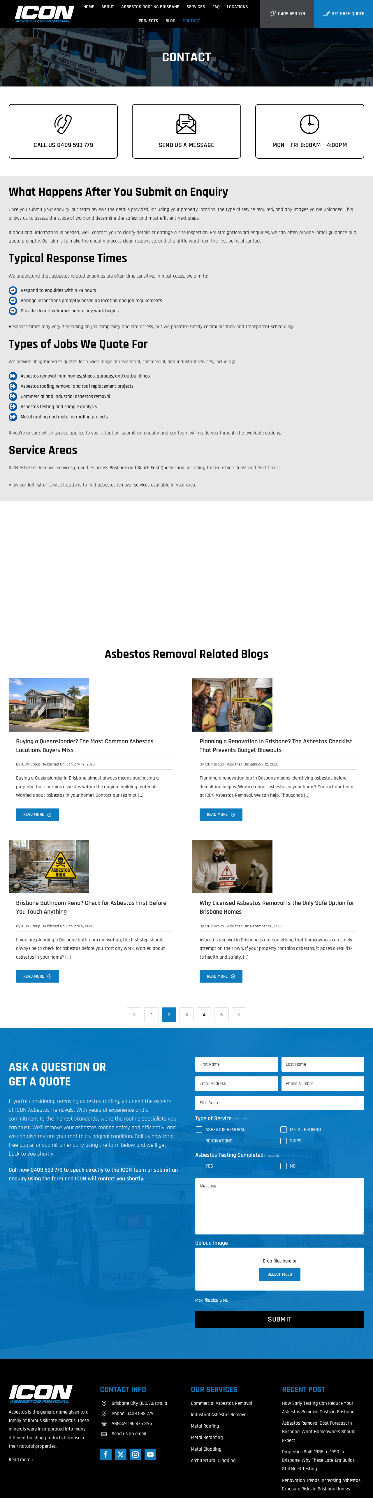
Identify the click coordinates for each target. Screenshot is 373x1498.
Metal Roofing (305, 1129)
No (292, 1166)
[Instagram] (135, 1454)
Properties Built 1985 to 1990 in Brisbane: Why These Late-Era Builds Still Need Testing (318, 1460)
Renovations (219, 1141)
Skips (296, 1141)
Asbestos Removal (225, 1129)
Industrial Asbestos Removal (219, 1415)
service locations (64, 485)
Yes (209, 1166)
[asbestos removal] (45, 8)
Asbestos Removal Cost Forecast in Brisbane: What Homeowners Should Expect (319, 1431)
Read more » (21, 1460)
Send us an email (129, 1434)
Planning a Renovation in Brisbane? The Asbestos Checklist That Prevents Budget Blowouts (276, 745)
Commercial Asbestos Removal (221, 1403)
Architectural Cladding (213, 1460)
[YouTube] (150, 1454)
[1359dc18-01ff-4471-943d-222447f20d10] (49, 842)
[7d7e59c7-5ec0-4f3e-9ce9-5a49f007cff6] (49, 680)
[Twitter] (120, 1454)
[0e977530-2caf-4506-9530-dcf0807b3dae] (232, 680)
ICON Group (30, 764)
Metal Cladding (206, 1449)
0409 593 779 (291, 14)
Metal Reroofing (207, 1437)
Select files (280, 1274)
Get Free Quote (348, 14)
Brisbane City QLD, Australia (139, 1403)
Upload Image (211, 1242)
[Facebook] (106, 1454)
